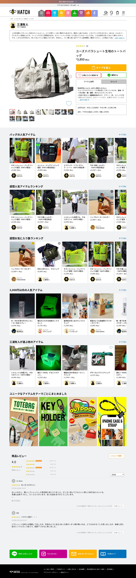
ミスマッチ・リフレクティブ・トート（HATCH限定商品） (74, 166)
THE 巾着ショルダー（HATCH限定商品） (98, 166)
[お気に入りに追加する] (69, 103)
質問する (114, 75)
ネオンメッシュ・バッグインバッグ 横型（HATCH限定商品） (22, 218)
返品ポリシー (65, 572)
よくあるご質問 (49, 569)
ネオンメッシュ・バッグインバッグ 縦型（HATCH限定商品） (22, 166)
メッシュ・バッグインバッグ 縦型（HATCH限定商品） (48, 166)
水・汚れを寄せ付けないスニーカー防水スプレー (22, 322)
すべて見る (122, 134)
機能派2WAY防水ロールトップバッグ (74, 374)
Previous (13, 76)
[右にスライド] (123, 158)
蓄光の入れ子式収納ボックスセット (48, 322)
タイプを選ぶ (103, 67)
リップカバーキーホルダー (100, 217)
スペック (113, 81)
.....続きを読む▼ (119, 38)
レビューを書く (117, 456)
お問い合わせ (72, 569)
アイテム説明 (89, 81)
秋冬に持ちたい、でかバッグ (48, 269)
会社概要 (82, 569)
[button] (111, 13)
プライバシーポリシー (51, 572)
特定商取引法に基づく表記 (96, 569)
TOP (12, 18)
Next (70, 76)
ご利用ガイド (60, 569)
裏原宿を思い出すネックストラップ (74, 322)
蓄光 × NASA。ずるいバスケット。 (48, 374)
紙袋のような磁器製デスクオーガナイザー (101, 322)
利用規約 (110, 569)
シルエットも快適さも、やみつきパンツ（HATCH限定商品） (74, 218)
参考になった (118, 506)
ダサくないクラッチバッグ (100, 373)
